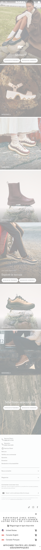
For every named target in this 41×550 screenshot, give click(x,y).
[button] (2, 2)
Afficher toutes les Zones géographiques (19, 546)
